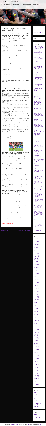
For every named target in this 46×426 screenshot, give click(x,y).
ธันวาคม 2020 (36, 291)
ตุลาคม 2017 (36, 334)
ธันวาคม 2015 (36, 367)
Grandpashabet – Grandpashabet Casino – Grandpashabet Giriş (38, 229)
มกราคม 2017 (36, 347)
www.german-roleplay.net (38, 32)
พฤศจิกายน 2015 (36, 369)
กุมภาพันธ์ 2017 (36, 346)
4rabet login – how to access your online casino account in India (38, 221)
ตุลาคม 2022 (36, 258)
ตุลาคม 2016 (36, 352)
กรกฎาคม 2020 (36, 299)
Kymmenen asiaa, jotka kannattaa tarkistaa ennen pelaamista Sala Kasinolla (38, 47)
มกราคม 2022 (36, 271)
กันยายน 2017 (36, 335)
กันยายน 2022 (36, 259)
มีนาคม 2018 (36, 326)
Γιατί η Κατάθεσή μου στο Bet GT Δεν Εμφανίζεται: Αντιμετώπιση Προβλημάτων (38, 142)
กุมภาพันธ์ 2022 (36, 270)
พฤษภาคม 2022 (36, 265)
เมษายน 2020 (36, 303)
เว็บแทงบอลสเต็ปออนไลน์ (10, 1)
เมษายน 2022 (36, 267)
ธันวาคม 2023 (36, 246)
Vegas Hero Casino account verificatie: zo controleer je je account (38, 118)
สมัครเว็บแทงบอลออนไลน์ (5, 4)
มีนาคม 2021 (36, 287)
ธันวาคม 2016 (36, 349)
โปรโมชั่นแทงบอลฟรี (5, 7)
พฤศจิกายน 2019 (36, 311)
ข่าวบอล (35, 397)
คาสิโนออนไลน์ (36, 400)
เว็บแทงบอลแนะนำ (16, 4)
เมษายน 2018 (36, 325)
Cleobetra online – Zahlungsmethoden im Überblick (38, 182)
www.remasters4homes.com (39, 27)
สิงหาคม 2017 (36, 337)
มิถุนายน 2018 (36, 322)
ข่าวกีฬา (35, 395)
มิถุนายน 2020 (36, 300)
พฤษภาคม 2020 (36, 302)
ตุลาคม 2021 (36, 276)
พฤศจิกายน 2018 (36, 314)
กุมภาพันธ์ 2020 (36, 306)
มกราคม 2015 (36, 384)
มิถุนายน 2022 (36, 264)
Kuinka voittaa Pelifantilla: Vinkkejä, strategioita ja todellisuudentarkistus (38, 51)
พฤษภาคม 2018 (36, 323)
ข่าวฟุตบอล (36, 398)
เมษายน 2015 (36, 379)
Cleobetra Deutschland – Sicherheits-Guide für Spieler (38, 218)
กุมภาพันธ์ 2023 (36, 252)
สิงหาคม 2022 (36, 261)
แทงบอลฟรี (36, 404)
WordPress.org (36, 419)
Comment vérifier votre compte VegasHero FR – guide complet (38, 67)
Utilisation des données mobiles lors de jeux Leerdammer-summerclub (38, 174)
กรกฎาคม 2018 (36, 320)
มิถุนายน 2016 (36, 358)
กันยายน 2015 (36, 372)
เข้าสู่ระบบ (35, 414)
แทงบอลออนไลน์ (36, 406)
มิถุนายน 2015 (36, 376)
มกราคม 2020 (36, 308)
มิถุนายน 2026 (36, 241)
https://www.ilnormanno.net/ (7, 223)
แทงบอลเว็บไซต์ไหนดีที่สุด (26, 4)
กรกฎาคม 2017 (36, 338)
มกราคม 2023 (36, 253)
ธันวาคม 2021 (36, 273)
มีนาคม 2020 (36, 305)
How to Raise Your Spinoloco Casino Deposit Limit (38, 134)
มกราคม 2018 (36, 329)
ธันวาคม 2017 (36, 331)
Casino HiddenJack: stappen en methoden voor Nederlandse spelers (39, 110)
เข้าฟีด (35, 416)
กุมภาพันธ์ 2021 (36, 288)
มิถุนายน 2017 (36, 340)
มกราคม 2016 (36, 366)
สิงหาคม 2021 (36, 279)
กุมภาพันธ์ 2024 (36, 243)
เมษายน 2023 (36, 249)
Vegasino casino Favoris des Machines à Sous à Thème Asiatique (39, 160)
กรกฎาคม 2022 (36, 262)
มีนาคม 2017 (36, 344)
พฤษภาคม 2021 (36, 284)
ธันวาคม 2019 (36, 309)
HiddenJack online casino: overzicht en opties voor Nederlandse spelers (38, 107)
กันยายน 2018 (36, 317)
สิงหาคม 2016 (36, 355)
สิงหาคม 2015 (36, 373)
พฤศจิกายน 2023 (36, 247)
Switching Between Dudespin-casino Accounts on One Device (38, 154)
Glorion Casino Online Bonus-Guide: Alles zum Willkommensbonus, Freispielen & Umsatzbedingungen (38, 207)
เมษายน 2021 (36, 285)
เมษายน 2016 (36, 361)
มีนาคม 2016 (36, 363)
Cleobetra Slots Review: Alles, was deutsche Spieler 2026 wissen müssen (38, 186)
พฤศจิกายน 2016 (36, 350)
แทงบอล (11, 109)
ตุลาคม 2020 (36, 294)
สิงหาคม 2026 (36, 238)
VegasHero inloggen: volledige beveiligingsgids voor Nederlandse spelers (38, 114)
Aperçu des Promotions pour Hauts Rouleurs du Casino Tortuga (38, 54)
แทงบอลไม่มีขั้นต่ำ (36, 4)
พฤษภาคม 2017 (36, 341)
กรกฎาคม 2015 (36, 375)
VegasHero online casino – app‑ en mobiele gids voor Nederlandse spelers (38, 121)
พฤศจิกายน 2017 (36, 332)
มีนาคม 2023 (36, 250)
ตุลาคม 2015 (36, 370)
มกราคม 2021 (36, 290)
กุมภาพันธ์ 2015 (36, 382)
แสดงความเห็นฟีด (37, 417)
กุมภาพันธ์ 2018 (36, 328)
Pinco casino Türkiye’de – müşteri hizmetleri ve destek (38, 225)
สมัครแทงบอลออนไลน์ (37, 403)
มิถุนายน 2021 (36, 282)
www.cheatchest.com (37, 31)
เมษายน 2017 (36, 343)
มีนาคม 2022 (36, 268)
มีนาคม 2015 (36, 381)
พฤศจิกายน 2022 (37, 256)
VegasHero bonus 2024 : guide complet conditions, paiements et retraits (38, 78)
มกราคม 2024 (36, 244)
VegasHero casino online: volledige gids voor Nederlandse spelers (38, 61)
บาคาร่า (35, 401)
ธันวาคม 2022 (36, 255)
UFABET (35, 392)
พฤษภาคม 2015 (36, 378)
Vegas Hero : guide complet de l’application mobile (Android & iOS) (38, 82)
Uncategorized (36, 394)
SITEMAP (12, 7)
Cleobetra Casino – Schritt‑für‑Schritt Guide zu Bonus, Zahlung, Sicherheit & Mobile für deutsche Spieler (38, 213)
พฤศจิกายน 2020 (37, 293)
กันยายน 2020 (36, 296)
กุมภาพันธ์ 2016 (36, 364)
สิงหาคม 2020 (36, 297)
